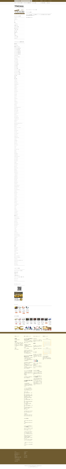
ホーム (27, 9)
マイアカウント (26, 451)
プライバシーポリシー (17, 458)
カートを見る (25, 455)
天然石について (16, 273)
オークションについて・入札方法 (18, 270)
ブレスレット (30, 9)
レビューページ (16, 278)
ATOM (17, 461)
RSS (15, 461)
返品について (16, 455)
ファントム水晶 (35, 9)
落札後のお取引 (16, 272)
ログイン (25, 454)
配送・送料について (17, 454)
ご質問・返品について (17, 275)
